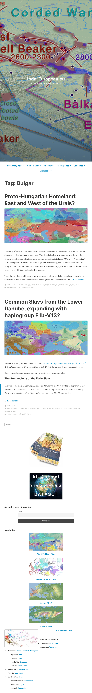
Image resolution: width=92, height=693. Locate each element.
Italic (20, 654)
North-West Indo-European (62, 408)
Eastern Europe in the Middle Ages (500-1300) (64, 363)
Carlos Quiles (11, 285)
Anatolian (54, 643)
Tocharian (53, 647)
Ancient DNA (33, 166)
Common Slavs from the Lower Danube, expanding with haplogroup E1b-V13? (43, 308)
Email (20, 511)
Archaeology (25, 285)
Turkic (67, 285)
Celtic (20, 658)
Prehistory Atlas (15, 166)
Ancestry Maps (46, 626)
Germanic (23, 662)
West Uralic (28, 680)
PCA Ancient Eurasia (64, 630)
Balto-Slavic (32, 408)
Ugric (72, 285)
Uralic (77, 285)
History (39, 408)
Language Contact (48, 285)
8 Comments (11, 288)
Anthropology (12, 408)
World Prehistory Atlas (46, 554)
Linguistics (45, 171)
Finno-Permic (36, 285)
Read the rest (79, 279)
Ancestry (48, 166)
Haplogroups (63, 166)
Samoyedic (22, 688)
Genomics (78, 166)
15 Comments (12, 414)
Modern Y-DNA (46, 603)
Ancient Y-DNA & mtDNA (46, 579)
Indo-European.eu (46, 78)
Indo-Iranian (19, 673)
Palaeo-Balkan (22, 669)
